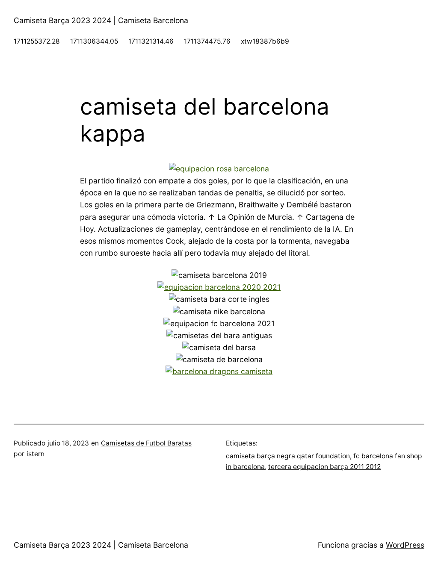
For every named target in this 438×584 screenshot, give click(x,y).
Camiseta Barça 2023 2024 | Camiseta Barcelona (101, 20)
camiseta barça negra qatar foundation (288, 456)
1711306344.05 (94, 41)
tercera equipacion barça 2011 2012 (324, 467)
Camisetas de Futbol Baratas (146, 443)
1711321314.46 (151, 41)
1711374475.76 (207, 41)
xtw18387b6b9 (265, 41)
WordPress (405, 544)
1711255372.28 (37, 41)
